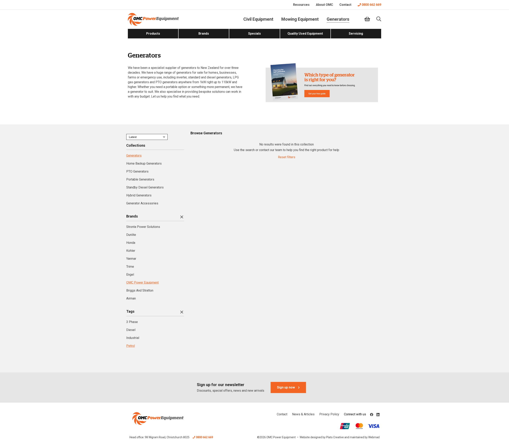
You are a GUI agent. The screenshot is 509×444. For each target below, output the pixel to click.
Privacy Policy (329, 414)
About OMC (324, 5)
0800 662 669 (371, 5)
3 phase (132, 322)
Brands (203, 33)
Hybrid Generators (139, 195)
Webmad (374, 437)
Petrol (130, 346)
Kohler (130, 251)
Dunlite (131, 235)
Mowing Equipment (300, 19)
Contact (345, 5)
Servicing (356, 33)
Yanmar (131, 259)
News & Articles (303, 414)
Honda (130, 243)
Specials (254, 33)
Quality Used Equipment (305, 33)
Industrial (132, 338)
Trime (130, 266)
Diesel (130, 330)
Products (153, 33)
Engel (130, 274)
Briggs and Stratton (139, 290)
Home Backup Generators (144, 163)
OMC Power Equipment (142, 282)
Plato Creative (335, 437)
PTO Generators (137, 171)
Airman (131, 298)
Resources (301, 5)
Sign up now (286, 387)
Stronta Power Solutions (143, 227)
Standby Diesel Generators (145, 187)
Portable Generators (140, 179)
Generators (338, 19)
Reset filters (286, 157)
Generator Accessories (142, 203)
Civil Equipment (258, 19)
